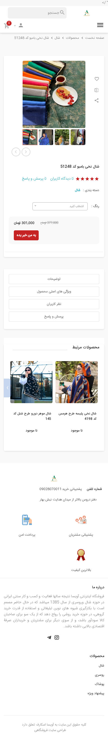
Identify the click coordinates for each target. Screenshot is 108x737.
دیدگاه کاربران (61, 179)
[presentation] (100, 388)
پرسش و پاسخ (34, 179)
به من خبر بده (26, 235)
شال (77, 190)
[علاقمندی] (97, 79)
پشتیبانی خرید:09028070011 (60, 489)
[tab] (54, 279)
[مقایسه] (97, 90)
